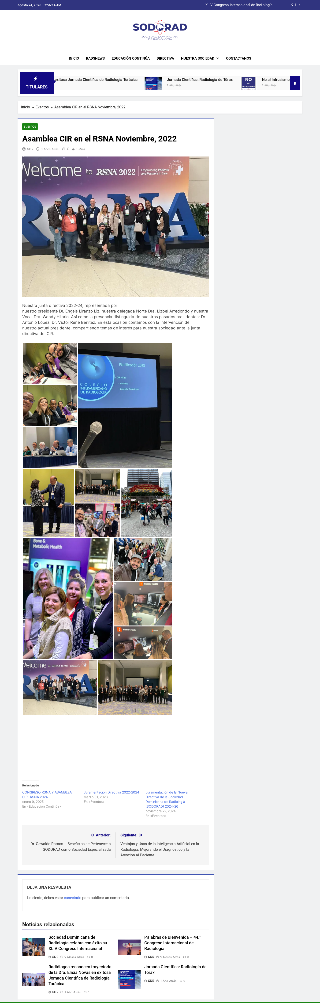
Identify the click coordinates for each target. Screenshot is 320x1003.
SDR (30, 149)
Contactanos (238, 58)
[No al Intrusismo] (205, 86)
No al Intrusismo (232, 79)
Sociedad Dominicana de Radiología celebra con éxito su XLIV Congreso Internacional (77, 943)
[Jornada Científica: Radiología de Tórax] (110, 86)
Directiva (165, 58)
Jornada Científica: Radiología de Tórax (157, 79)
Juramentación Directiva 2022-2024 (111, 792)
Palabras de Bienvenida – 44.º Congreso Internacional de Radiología (172, 943)
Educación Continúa (131, 58)
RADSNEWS (95, 58)
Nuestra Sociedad (197, 58)
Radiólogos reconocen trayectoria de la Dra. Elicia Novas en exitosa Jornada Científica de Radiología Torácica (193, 5)
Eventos (30, 127)
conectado (72, 898)
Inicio (74, 58)
